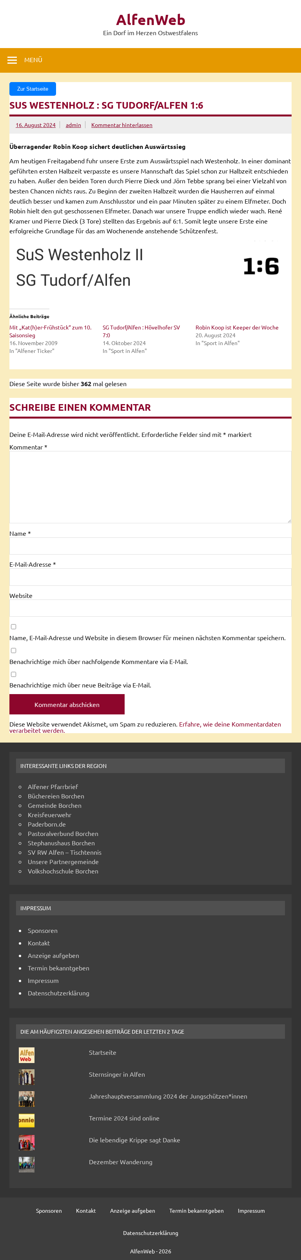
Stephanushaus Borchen (61, 843)
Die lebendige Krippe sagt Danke (134, 1140)
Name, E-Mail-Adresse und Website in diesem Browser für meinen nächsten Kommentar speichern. (147, 637)
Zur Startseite (32, 89)
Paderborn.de (47, 824)
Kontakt (39, 943)
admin (73, 124)
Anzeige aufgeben (53, 955)
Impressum (43, 980)
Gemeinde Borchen (55, 805)
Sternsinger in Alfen (117, 1074)
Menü (33, 59)
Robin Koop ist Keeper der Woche (237, 327)
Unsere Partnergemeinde (63, 861)
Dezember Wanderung (120, 1161)
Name (20, 533)
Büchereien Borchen (56, 796)
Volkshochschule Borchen (63, 871)
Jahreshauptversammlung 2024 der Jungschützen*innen (168, 1096)
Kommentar (28, 447)
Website (21, 595)
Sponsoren (43, 930)
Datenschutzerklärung (58, 993)
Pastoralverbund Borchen (63, 833)
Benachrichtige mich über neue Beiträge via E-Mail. (80, 685)
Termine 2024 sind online (124, 1118)
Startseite (102, 1052)
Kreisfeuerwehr (49, 814)
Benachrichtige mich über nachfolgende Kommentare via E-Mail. (98, 661)
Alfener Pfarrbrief (53, 786)
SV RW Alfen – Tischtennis (65, 852)
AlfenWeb (150, 19)
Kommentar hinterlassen (121, 124)
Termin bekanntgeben (58, 968)
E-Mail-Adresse (32, 564)
